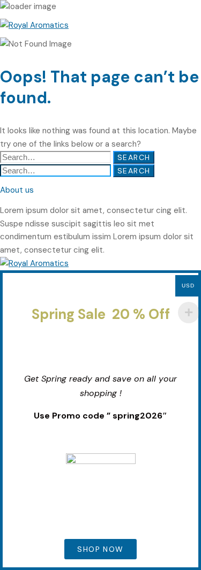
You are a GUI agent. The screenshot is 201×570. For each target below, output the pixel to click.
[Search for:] (56, 157)
